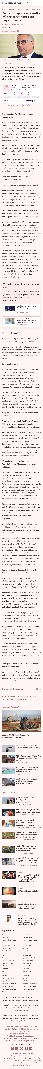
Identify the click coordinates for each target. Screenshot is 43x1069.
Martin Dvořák (31, 696)
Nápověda (33, 1027)
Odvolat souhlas (11, 1041)
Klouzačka (16, 1008)
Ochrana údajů (32, 1029)
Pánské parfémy (26, 1021)
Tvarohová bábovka (28, 966)
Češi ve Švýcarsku (7, 986)
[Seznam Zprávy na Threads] (26, 1048)
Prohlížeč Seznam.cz (14, 1036)
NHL (3, 971)
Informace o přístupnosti (21, 1031)
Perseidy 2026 (7, 1000)
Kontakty (7, 1029)
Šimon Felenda (27, 814)
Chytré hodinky (15, 1021)
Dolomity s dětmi (7, 992)
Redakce (15, 1029)
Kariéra (25, 1027)
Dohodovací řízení (21, 699)
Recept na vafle (27, 969)
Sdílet (14, 31)
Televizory (35, 1018)
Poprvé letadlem (7, 981)
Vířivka (25, 1011)
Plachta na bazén (24, 1005)
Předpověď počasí (31, 998)
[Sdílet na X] (40, 689)
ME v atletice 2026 (7, 966)
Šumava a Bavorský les (9, 984)
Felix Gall (25, 948)
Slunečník (9, 1008)
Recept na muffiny (28, 961)
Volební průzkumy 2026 (9, 940)
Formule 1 (5, 969)
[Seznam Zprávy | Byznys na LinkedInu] (30, 1048)
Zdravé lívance (27, 963)
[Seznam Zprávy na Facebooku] (12, 1048)
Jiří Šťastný (26, 839)
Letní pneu (18, 1018)
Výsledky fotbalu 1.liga (9, 961)
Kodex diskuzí (23, 1038)
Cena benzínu (16, 1000)
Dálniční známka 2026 (29, 981)
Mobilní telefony (23, 1015)
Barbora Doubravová (31, 827)
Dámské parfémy (8, 1018)
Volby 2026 (5, 937)
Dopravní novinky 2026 (30, 984)
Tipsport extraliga (7, 963)
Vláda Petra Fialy (7, 699)
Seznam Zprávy (28, 805)
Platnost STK (26, 992)
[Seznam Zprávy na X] (16, 1048)
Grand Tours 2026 (28, 951)
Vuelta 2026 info (28, 937)
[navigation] (2, 3)
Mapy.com (21, 998)
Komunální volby (7, 951)
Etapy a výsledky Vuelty (30, 940)
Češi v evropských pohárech (30, 1000)
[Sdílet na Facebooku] (37, 689)
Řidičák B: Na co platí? (29, 986)
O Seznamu (18, 1027)
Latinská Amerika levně (9, 989)
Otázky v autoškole (28, 989)
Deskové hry (27, 1018)
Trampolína (34, 1005)
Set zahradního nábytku (28, 1008)
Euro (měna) (20, 696)
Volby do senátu (6, 948)
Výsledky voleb (6, 943)
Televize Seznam (29, 1036)
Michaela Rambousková (12, 24)
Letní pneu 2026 (28, 978)
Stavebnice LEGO (34, 1015)
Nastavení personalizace (27, 1041)
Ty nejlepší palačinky (29, 958)
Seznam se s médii (10, 1038)
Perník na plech (27, 971)
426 (21, 31)
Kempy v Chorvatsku (8, 978)
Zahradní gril (18, 1011)
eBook (6, 31)
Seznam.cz (30, 3)
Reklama (22, 1029)
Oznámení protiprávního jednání (21, 1034)
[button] (21, 46)
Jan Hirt (25, 943)
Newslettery (33, 1038)
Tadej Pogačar (27, 946)
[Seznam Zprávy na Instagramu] (21, 1048)
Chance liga (5, 958)
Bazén (16, 1005)
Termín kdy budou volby (9, 946)
